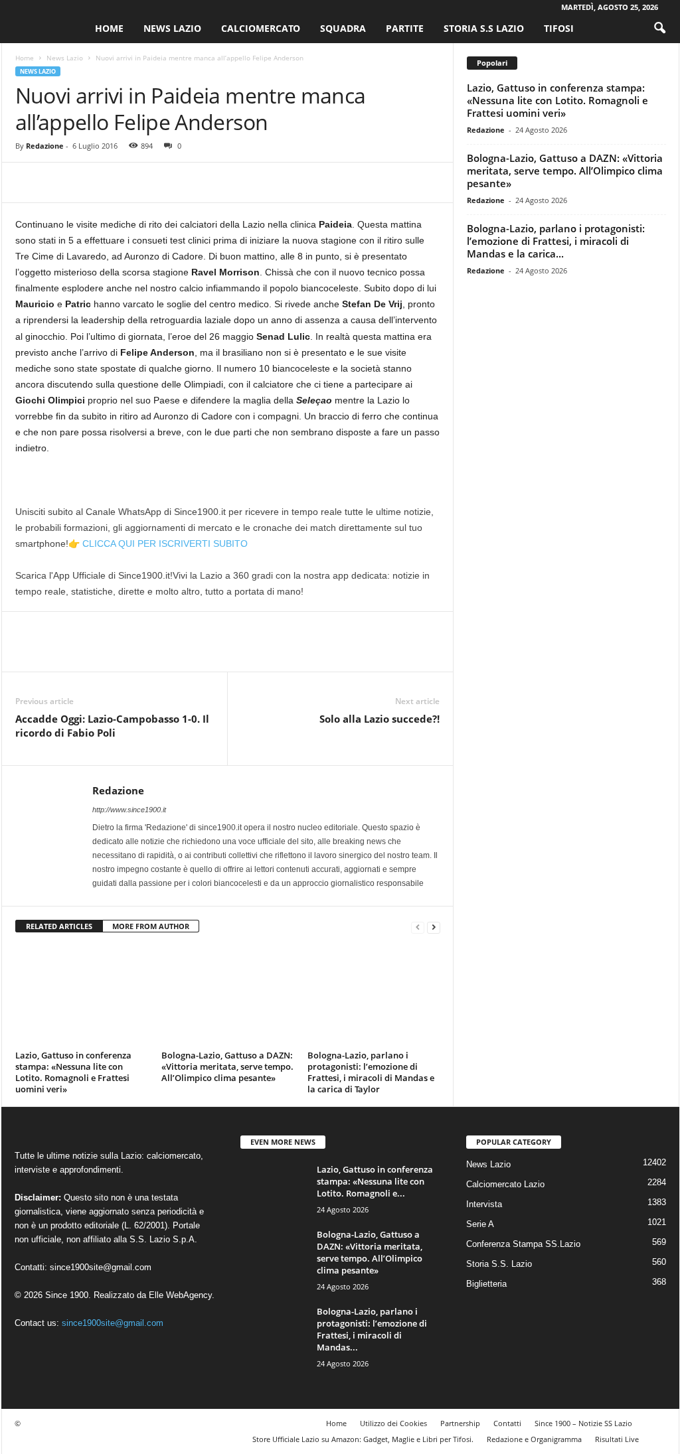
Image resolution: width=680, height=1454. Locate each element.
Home (109, 28)
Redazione (45, 146)
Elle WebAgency (180, 1295)
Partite (405, 28)
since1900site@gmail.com (100, 1267)
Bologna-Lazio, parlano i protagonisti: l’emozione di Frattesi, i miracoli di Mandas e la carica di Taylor (370, 1072)
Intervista (484, 1204)
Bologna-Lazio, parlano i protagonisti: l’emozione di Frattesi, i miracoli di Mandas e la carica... (556, 241)
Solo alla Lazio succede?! (379, 718)
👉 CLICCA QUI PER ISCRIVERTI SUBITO (158, 543)
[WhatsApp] (120, 182)
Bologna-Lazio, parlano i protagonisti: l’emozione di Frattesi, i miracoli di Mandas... (372, 1329)
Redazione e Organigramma (534, 1439)
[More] (151, 182)
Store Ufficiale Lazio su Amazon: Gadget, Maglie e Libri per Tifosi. (362, 1439)
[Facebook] (28, 182)
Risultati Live (617, 1439)
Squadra (343, 28)
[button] (659, 28)
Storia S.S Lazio (484, 28)
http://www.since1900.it (129, 810)
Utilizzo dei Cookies (393, 1423)
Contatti (507, 1423)
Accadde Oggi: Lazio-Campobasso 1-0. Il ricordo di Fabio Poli (112, 725)
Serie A (480, 1224)
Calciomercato (260, 28)
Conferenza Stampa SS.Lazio (523, 1244)
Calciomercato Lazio (505, 1184)
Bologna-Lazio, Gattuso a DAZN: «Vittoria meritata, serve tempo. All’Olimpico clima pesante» (227, 1066)
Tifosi (559, 28)
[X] (59, 182)
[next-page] (433, 927)
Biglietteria (486, 1284)
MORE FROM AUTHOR (150, 926)
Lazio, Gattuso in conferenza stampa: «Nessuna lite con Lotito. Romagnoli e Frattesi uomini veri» (73, 1072)
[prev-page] (417, 927)
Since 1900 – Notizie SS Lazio (583, 1423)
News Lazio (172, 28)
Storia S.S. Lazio (499, 1264)
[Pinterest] (89, 182)
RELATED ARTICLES (59, 926)
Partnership (460, 1423)
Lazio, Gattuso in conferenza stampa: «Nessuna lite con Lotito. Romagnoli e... (375, 1181)
